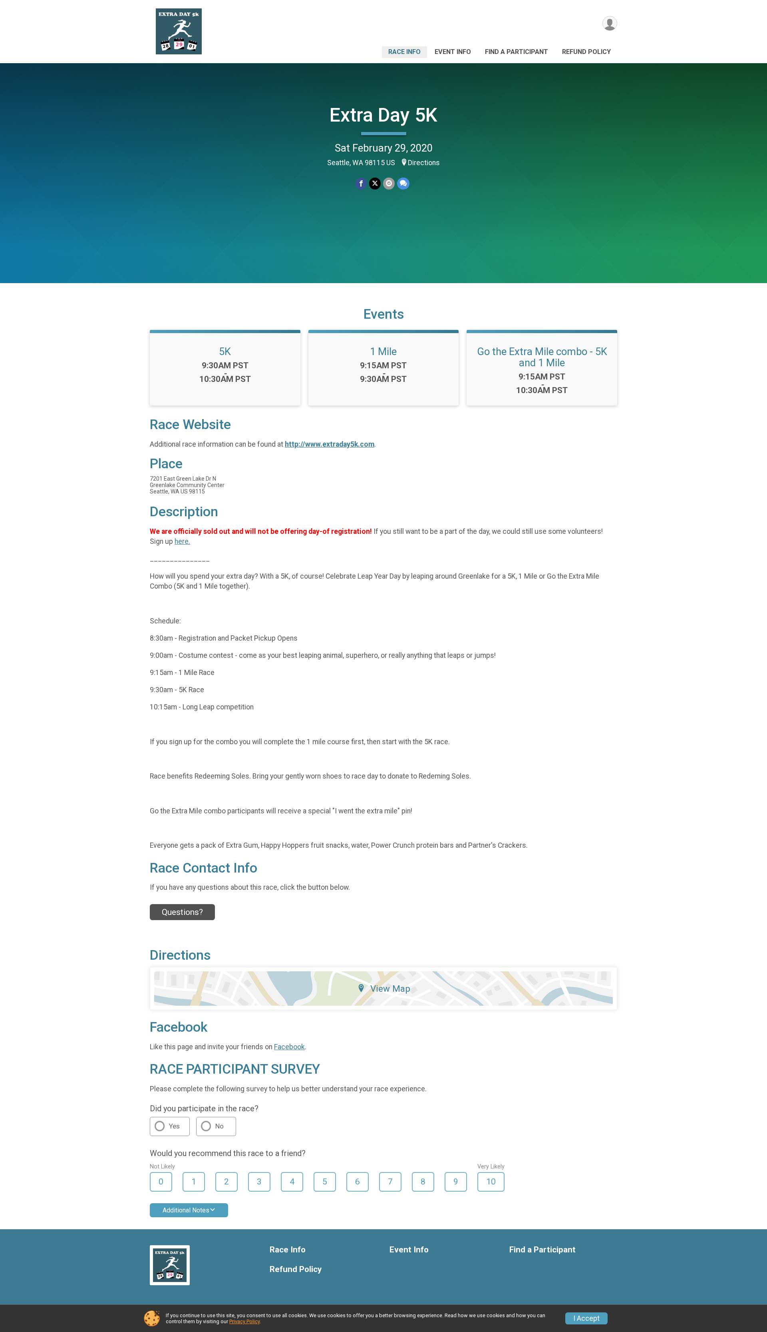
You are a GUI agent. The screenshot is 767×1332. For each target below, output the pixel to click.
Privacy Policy (244, 1321)
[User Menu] (609, 23)
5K (225, 351)
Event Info (453, 52)
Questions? (182, 912)
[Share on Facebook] (361, 183)
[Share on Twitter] (375, 183)
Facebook (289, 1047)
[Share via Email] (389, 183)
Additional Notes (186, 1210)
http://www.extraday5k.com (329, 444)
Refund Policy (586, 52)
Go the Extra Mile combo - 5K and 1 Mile (542, 357)
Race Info (404, 52)
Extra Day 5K (383, 115)
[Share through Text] (403, 183)
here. (182, 541)
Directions (424, 163)
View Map (390, 988)
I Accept (586, 1318)
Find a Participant (516, 52)
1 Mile (383, 351)
